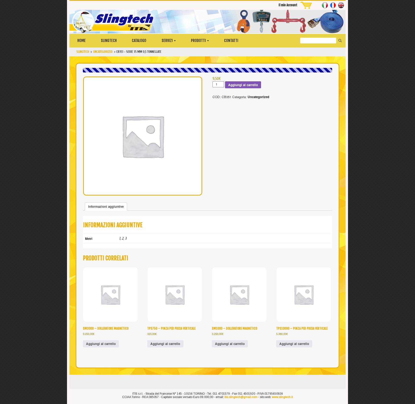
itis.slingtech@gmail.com (241, 397)
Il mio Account (288, 5)
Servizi (167, 40)
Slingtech (109, 40)
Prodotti (199, 40)
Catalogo (139, 40)
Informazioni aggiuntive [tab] (106, 206)
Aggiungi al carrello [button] (101, 343)
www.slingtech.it (282, 397)
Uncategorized (258, 97)
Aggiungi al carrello (243, 85)
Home (81, 40)
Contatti (231, 40)
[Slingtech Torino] (207, 21)
